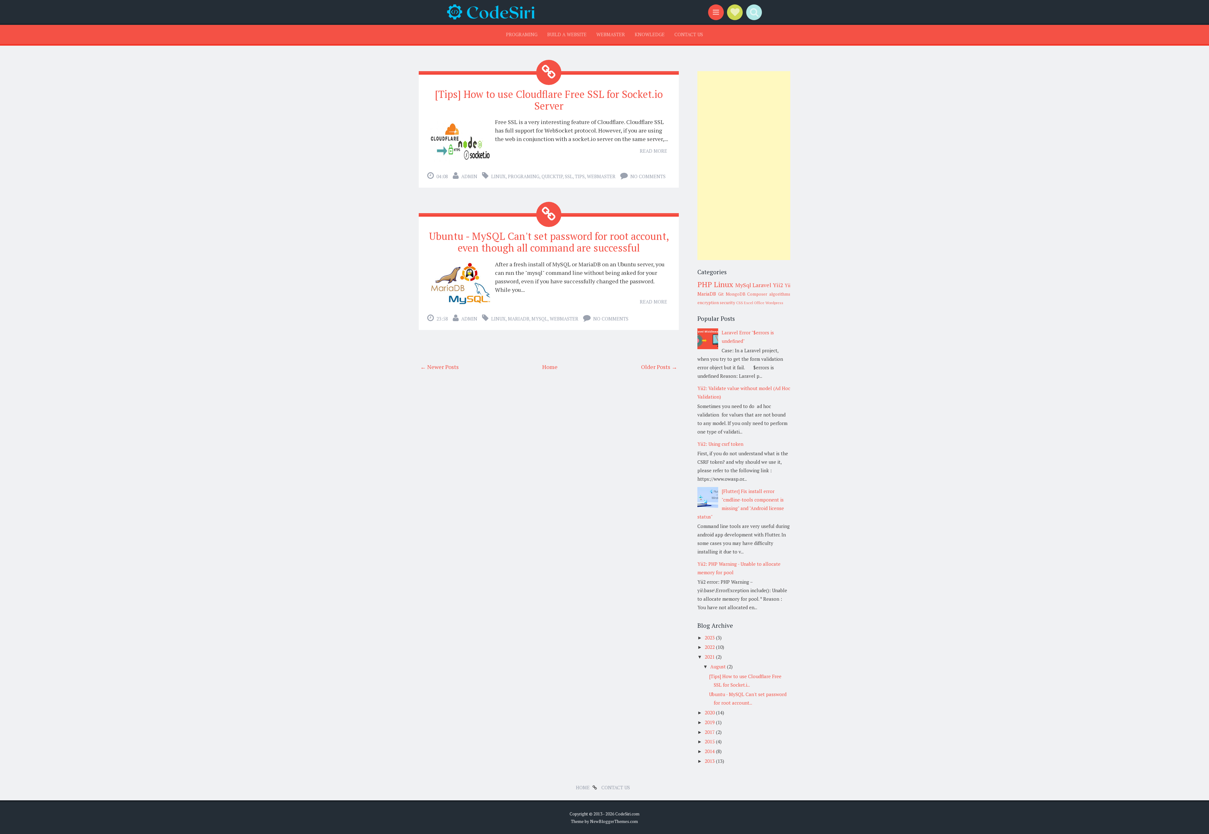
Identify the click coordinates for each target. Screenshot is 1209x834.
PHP (704, 284)
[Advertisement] (743, 165)
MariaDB (518, 318)
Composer (757, 294)
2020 (710, 712)
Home (550, 367)
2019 (710, 722)
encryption (708, 302)
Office (759, 302)
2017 (710, 732)
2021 (710, 657)
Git (721, 294)
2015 (710, 741)
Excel (748, 302)
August (718, 666)
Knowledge (650, 34)
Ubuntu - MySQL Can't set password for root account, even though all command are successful (549, 242)
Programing (521, 34)
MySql (539, 318)
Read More (653, 151)
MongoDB (736, 294)
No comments (648, 176)
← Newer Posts (439, 367)
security (727, 302)
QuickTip (552, 176)
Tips (580, 176)
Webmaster (610, 34)
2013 (710, 761)
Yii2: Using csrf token (720, 444)
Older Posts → (659, 367)
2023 (710, 637)
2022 (710, 647)
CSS (739, 302)
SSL (569, 176)
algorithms (779, 294)
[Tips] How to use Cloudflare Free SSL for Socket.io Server (549, 100)
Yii (787, 285)
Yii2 (778, 285)
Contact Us (688, 34)
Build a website (567, 34)
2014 (710, 751)
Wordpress (774, 302)
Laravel (761, 285)
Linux (498, 176)
